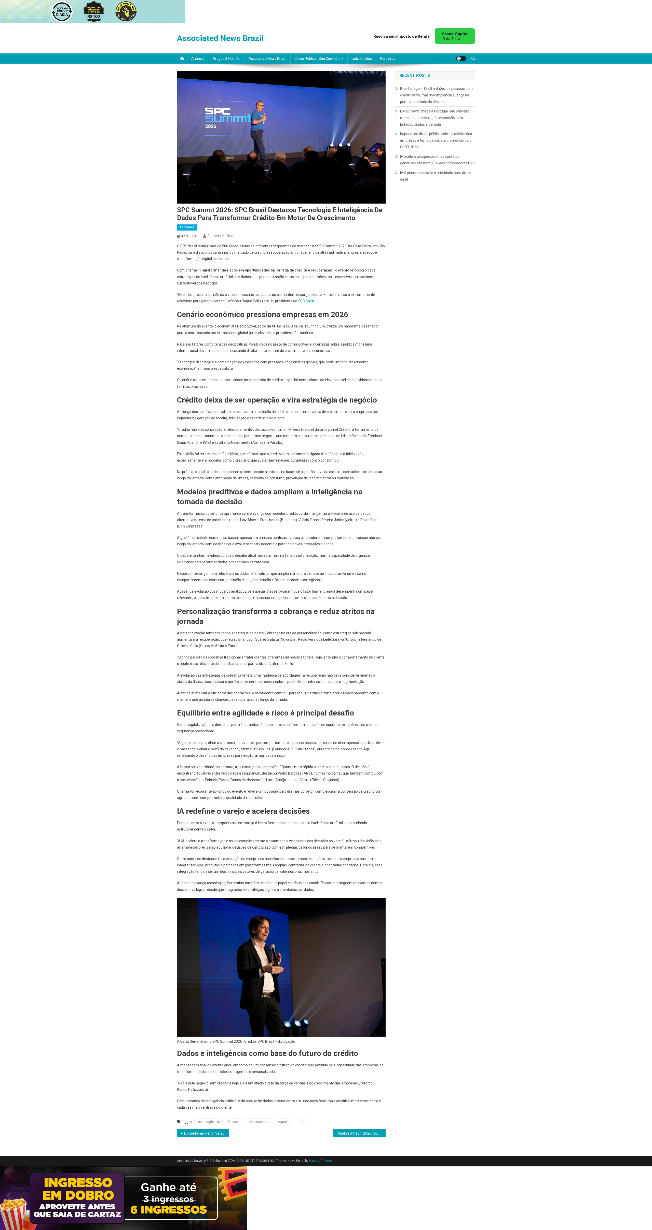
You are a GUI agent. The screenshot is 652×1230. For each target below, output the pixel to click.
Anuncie (198, 58)
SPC (302, 1122)
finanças (234, 1122)
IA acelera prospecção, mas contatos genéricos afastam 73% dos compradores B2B (437, 159)
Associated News (221, 236)
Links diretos (361, 58)
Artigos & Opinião (226, 58)
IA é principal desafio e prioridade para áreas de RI (435, 176)
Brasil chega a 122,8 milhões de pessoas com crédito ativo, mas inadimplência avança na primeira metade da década (436, 95)
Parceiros (387, 58)
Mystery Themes (321, 1161)
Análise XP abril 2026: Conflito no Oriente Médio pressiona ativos (361, 1133)
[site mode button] (461, 58)
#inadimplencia (208, 1122)
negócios (284, 1122)
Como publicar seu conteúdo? (318, 58)
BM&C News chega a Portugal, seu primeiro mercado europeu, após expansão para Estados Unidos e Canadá (434, 117)
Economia (187, 227)
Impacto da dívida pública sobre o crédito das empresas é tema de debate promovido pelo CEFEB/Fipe (436, 140)
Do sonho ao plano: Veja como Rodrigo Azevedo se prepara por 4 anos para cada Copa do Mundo (206, 1133)
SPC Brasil (306, 301)
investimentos (259, 1122)
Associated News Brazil (220, 38)
